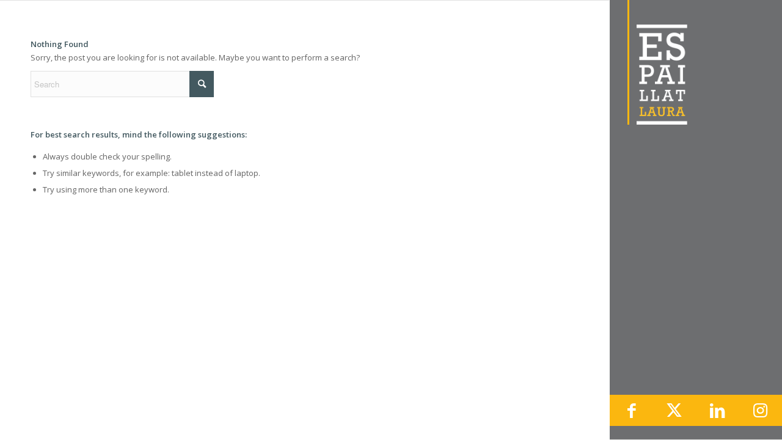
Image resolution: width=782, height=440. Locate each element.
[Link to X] (674, 410)
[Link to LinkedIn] (717, 410)
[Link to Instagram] (760, 410)
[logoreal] (696, 62)
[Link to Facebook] (631, 410)
